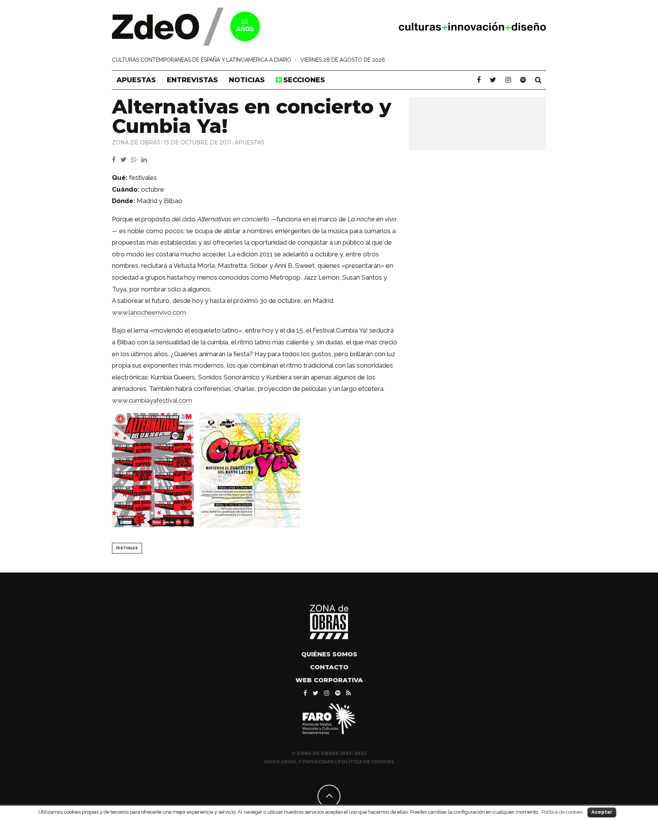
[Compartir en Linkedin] (145, 159)
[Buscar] (538, 80)
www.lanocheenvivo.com (149, 312)
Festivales (127, 548)
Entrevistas (192, 80)
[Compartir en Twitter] (125, 159)
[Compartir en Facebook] (116, 159)
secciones (303, 80)
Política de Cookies (366, 762)
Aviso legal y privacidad (299, 762)
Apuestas (136, 80)
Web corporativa (329, 680)
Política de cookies (562, 812)
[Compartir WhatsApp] (135, 159)
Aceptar (601, 812)
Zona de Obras (136, 142)
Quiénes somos (329, 654)
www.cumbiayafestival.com (152, 400)
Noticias (247, 80)
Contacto (329, 667)
